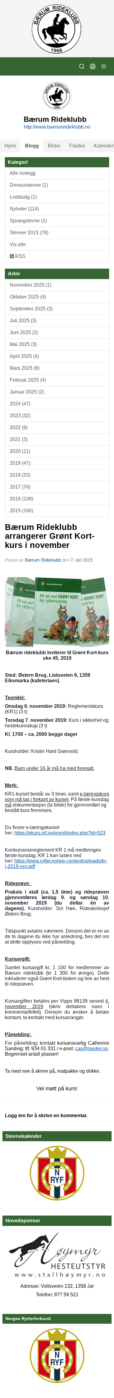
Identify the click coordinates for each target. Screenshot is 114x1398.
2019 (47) (20, 463)
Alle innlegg (23, 173)
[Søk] (81, 66)
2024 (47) (20, 403)
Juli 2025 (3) (23, 320)
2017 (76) (20, 486)
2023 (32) (20, 415)
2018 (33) (20, 475)
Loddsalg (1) (23, 196)
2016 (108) (21, 498)
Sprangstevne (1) (28, 220)
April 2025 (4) (24, 356)
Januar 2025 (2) (27, 391)
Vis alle (18, 244)
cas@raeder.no (91, 1048)
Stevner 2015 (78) (29, 232)
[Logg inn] (92, 66)
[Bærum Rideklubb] (57, 28)
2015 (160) (21, 510)
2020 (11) (20, 451)
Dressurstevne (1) (29, 185)
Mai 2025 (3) (23, 344)
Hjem (10, 145)
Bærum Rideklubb (43, 560)
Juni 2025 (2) (24, 332)
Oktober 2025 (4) (28, 296)
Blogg (32, 145)
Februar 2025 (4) (28, 380)
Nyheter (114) (24, 208)
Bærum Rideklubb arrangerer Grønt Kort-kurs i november (50, 536)
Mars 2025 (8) (25, 368)
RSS (20, 256)
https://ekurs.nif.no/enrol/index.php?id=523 (59, 832)
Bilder (54, 145)
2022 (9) (19, 427)
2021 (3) (19, 439)
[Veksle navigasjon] (103, 66)
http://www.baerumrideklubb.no (57, 126)
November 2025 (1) (30, 285)
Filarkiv (77, 145)
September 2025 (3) (31, 308)
